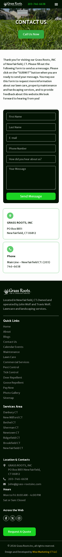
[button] (56, 4)
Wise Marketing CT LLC (44, 551)
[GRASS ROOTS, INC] (10, 216)
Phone (11, 256)
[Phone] (10, 249)
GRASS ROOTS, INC (20, 222)
